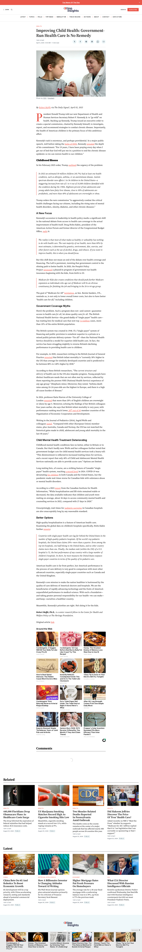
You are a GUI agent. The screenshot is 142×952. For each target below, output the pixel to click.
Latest (23, 17)
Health (39, 26)
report (58, 488)
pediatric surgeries (73, 508)
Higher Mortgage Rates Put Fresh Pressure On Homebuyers (85, 883)
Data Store (117, 17)
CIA (108, 877)
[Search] (11, 9)
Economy (76, 877)
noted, (49, 423)
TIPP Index (49, 17)
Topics (31, 17)
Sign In (123, 9)
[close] (139, 2)
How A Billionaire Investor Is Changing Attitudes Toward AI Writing (52, 883)
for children (52, 474)
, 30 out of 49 (74, 410)
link (52, 622)
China (5, 877)
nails (45, 231)
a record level (72, 471)
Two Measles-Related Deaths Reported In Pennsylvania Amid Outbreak (84, 816)
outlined (72, 165)
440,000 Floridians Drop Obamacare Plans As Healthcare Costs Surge (16, 814)
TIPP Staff (40, 40)
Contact (105, 17)
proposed (47, 269)
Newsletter (61, 17)
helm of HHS (71, 143)
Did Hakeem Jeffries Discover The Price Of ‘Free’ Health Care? (119, 814)
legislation (69, 292)
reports (46, 529)
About (96, 17)
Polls (40, 17)
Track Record (74, 17)
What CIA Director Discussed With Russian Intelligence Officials (120, 883)
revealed (90, 143)
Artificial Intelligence (47, 877)
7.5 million (85, 320)
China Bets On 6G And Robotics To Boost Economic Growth (15, 883)
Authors (87, 17)
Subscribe (133, 9)
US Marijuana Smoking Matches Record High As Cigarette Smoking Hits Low (53, 814)
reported (48, 357)
